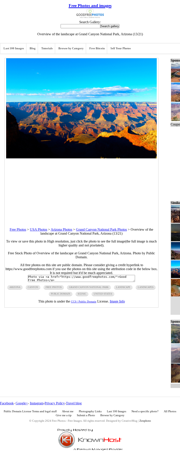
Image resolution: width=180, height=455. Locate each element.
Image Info (117, 301)
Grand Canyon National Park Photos (101, 229)
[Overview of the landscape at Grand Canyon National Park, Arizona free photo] (81, 157)
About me (68, 411)
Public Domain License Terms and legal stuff (30, 411)
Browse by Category (71, 48)
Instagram (36, 403)
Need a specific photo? (144, 411)
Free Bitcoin (97, 48)
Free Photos (18, 229)
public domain (60, 293)
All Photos (170, 411)
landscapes (145, 287)
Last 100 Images (14, 48)
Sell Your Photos (120, 48)
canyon (33, 287)
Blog (33, 48)
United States (103, 293)
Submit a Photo (86, 415)
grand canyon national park (89, 287)
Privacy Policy (55, 403)
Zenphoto (145, 420)
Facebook (7, 403)
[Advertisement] (81, 189)
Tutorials (47, 48)
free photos (54, 287)
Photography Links (90, 411)
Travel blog (74, 403)
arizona (14, 287)
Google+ (22, 403)
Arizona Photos (61, 229)
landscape (123, 287)
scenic (82, 293)
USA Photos (38, 229)
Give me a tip (64, 415)
